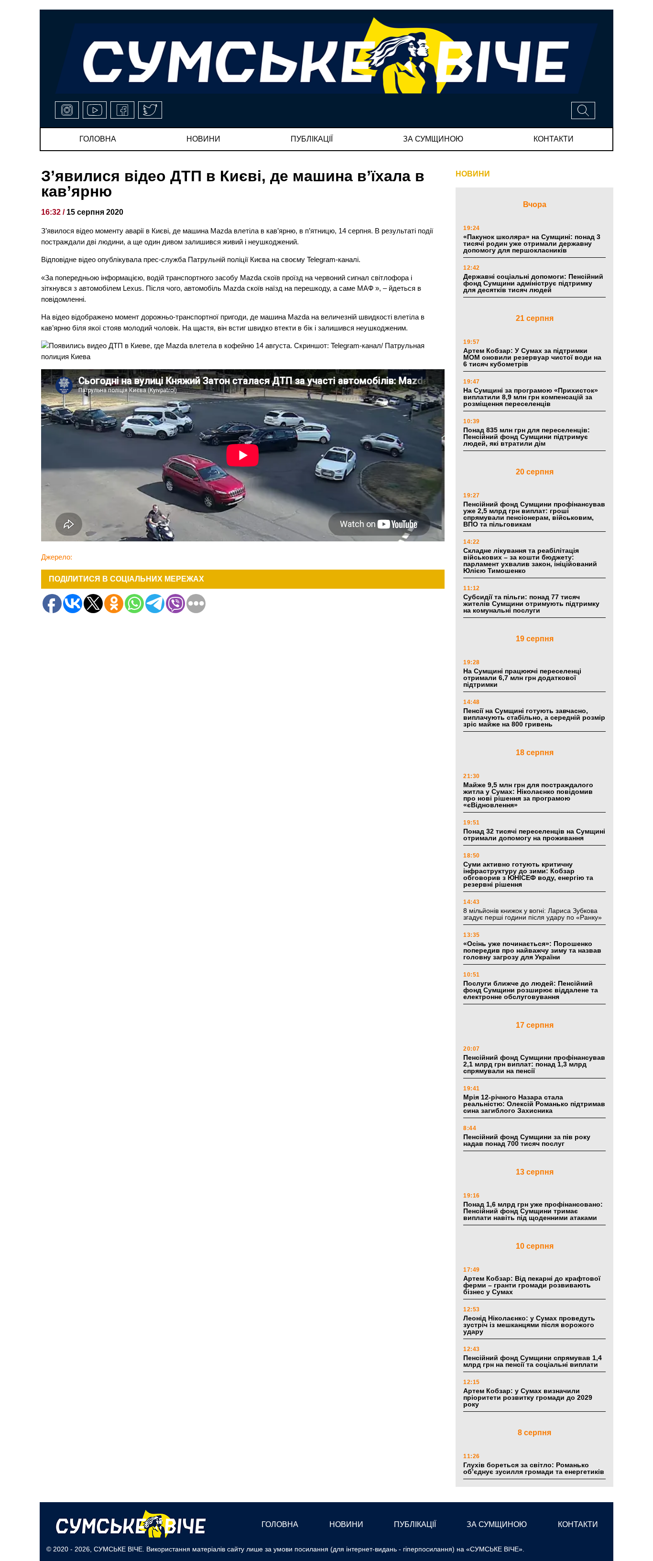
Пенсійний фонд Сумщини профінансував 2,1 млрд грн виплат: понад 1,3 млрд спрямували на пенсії (534, 1064)
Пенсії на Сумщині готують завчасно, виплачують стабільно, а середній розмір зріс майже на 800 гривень (534, 717)
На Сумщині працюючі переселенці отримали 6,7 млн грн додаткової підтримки (522, 677)
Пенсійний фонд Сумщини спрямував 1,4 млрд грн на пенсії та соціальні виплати (532, 1361)
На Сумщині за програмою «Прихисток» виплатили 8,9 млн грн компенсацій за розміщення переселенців (530, 396)
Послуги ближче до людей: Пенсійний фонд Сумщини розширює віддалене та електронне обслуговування (530, 989)
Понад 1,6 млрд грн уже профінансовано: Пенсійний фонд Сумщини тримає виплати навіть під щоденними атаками (533, 1210)
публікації (312, 139)
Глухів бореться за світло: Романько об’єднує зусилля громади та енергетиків (533, 1468)
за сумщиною (433, 139)
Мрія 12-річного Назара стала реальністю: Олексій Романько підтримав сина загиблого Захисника (534, 1103)
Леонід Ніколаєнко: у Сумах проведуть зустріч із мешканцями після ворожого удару (529, 1324)
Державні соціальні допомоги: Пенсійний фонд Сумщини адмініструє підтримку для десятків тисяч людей (533, 283)
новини (203, 139)
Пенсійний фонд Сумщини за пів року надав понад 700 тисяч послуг (526, 1140)
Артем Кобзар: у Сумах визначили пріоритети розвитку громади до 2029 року (527, 1397)
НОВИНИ (473, 174)
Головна (97, 139)
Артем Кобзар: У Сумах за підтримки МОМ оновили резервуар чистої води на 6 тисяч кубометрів (532, 357)
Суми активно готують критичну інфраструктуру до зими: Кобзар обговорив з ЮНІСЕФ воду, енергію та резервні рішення (528, 874)
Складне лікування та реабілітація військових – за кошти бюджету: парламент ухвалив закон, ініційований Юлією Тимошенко (530, 560)
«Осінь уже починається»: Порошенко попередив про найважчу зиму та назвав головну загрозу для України (532, 950)
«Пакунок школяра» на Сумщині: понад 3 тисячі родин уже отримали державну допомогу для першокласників (531, 243)
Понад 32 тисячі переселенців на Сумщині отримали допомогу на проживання (534, 834)
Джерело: (56, 557)
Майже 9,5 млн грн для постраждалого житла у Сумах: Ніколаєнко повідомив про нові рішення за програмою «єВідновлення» (528, 795)
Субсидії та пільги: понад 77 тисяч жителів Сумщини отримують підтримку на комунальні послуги (531, 603)
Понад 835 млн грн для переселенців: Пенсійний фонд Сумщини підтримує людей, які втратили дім (526, 436)
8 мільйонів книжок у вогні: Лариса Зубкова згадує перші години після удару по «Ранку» (533, 914)
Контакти (553, 139)
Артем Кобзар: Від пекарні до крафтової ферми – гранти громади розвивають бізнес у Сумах (531, 1285)
